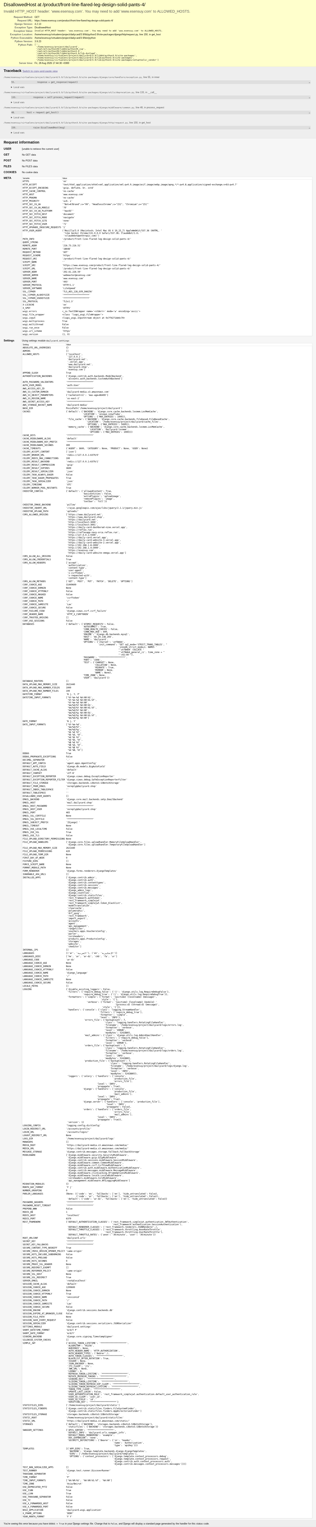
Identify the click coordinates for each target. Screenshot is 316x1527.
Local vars (19, 87)
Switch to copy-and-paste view (40, 71)
